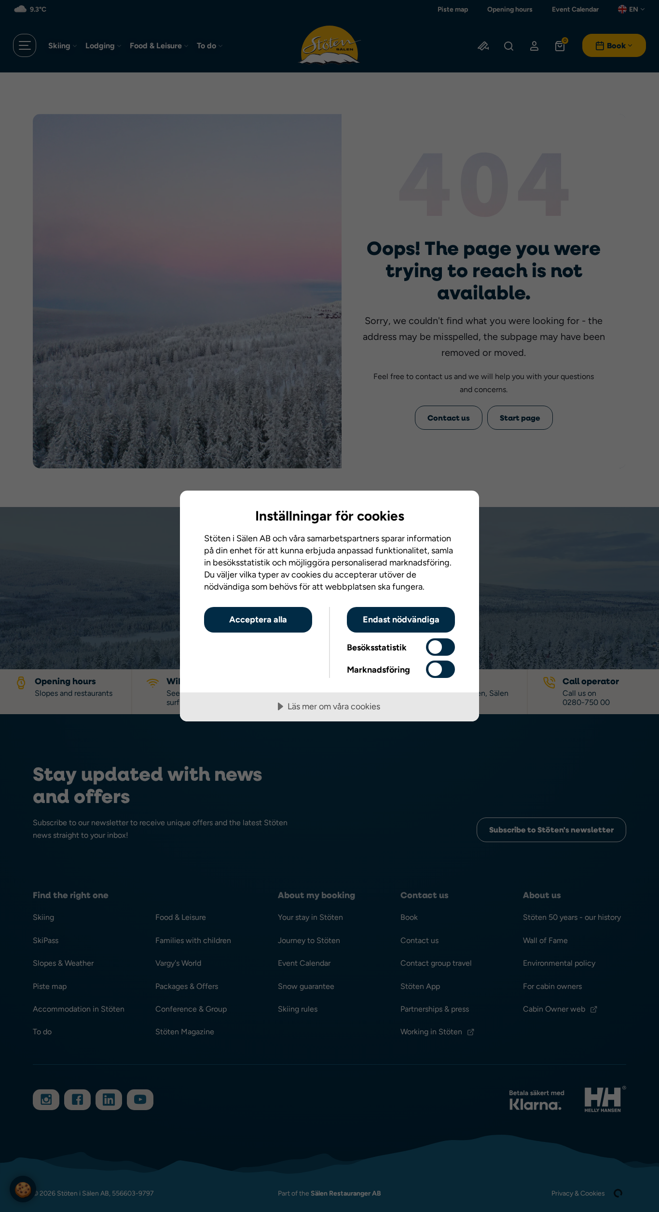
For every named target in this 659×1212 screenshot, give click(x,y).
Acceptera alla (258, 619)
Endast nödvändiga (401, 619)
